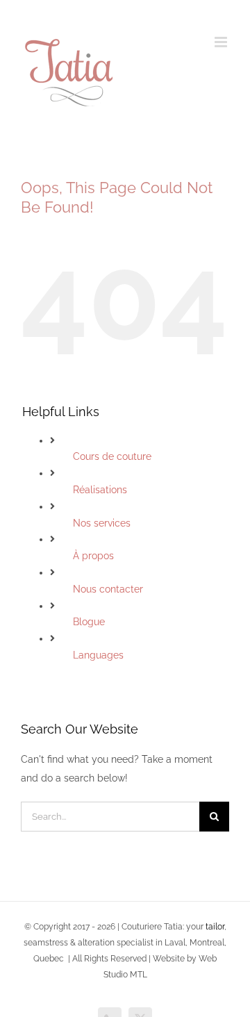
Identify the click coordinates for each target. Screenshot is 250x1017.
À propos (93, 555)
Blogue (89, 621)
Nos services (102, 523)
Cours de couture (112, 456)
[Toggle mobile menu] (222, 42)
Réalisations (100, 489)
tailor (215, 927)
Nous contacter (108, 589)
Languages (98, 655)
